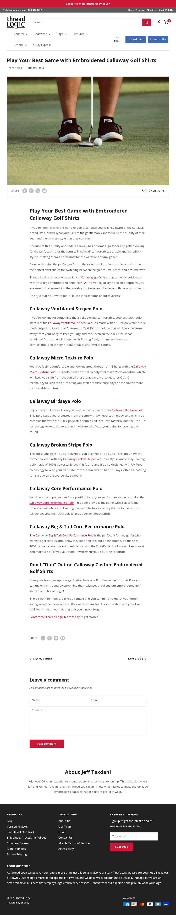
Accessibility (66, 849)
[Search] (146, 22)
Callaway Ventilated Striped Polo (70, 323)
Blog (61, 832)
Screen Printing (17, 854)
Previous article (43, 658)
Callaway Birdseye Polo (128, 410)
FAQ (9, 821)
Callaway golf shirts (94, 277)
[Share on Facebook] (24, 190)
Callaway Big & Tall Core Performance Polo (64, 535)
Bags (60, 34)
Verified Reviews (17, 826)
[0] (166, 22)
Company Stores (17, 843)
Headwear (40, 34)
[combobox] (86, 22)
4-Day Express (42, 45)
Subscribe (121, 847)
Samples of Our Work (21, 832)
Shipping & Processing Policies (26, 837)
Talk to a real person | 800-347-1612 (22, 10)
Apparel (19, 34)
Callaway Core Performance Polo (52, 503)
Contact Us (65, 837)
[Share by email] (44, 190)
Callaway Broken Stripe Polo (82, 459)
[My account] (159, 22)
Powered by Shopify (18, 902)
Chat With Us (166, 10)
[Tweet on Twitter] (37, 190)
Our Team (65, 826)
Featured (78, 34)
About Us (151, 10)
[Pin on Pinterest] (31, 190)
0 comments (157, 190)
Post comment (47, 744)
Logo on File (158, 39)
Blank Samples (16, 849)
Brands (18, 45)
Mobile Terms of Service (74, 843)
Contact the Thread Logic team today (55, 617)
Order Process (136, 10)
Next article (135, 658)
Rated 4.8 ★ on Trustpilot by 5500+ (88, 3)
